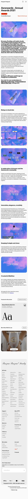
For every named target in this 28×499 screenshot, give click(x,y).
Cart (16, 449)
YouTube (4, 437)
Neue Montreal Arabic (13, 376)
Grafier (20, 392)
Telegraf (12, 387)
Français (17, 452)
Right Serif (12, 380)
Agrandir (20, 377)
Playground (4, 387)
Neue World (4, 13)
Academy (17, 420)
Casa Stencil (21, 404)
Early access (17, 414)
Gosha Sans (21, 394)
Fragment (12, 374)
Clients (3, 426)
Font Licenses (5, 414)
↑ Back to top (14, 490)
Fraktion (20, 385)
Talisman (4, 393)
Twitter (3, 435)
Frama (3, 372)
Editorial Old (12, 372)
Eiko (11, 402)
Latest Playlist (17, 428)
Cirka (20, 390)
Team (3, 428)
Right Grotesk (21, 384)
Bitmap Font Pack (22, 387)
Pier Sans (21, 401)
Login (16, 444)
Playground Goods (6, 454)
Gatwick (4, 391)
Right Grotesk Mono (5, 395)
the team (25, 487)
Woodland (21, 396)
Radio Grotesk (13, 401)
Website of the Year (7, 81)
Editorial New (13, 406)
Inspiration (17, 426)
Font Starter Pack (18, 416)
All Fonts (16, 413)
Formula (12, 394)
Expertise (4, 425)
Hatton (3, 404)
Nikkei (3, 389)
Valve (3, 382)
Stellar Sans (21, 399)
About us (4, 423)
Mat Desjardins (18, 487)
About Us (16, 421)
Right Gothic (21, 378)
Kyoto (3, 374)
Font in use (17, 418)
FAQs (3, 418)
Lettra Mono (4, 381)
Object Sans (21, 389)
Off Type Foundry (5, 452)
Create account (18, 445)
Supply (20, 380)
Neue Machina (13, 389)
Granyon (9, 16)
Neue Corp (4, 384)
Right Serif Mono (5, 397)
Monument (21, 382)
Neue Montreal (13, 397)
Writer (11, 385)
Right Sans (12, 392)
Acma (11, 384)
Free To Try (4, 416)
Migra (20, 372)
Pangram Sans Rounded (22, 375)
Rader (11, 396)
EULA (3, 420)
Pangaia (4, 399)
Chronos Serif (21, 406)
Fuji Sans (20, 397)
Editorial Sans (5, 386)
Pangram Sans (13, 404)
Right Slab (12, 382)
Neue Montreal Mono (5, 402)
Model (3, 379)
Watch (3, 375)
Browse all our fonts (22, 299)
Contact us (4, 413)
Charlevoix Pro (22, 402)
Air (2, 405)
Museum (4, 377)
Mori (11, 390)
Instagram (4, 433)
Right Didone (13, 378)
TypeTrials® (4, 457)
